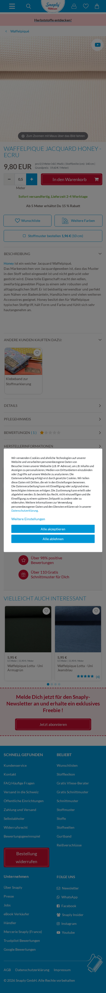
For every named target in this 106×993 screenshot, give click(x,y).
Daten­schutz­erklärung (24, 510)
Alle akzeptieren (53, 529)
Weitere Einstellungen (28, 519)
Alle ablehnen (53, 539)
